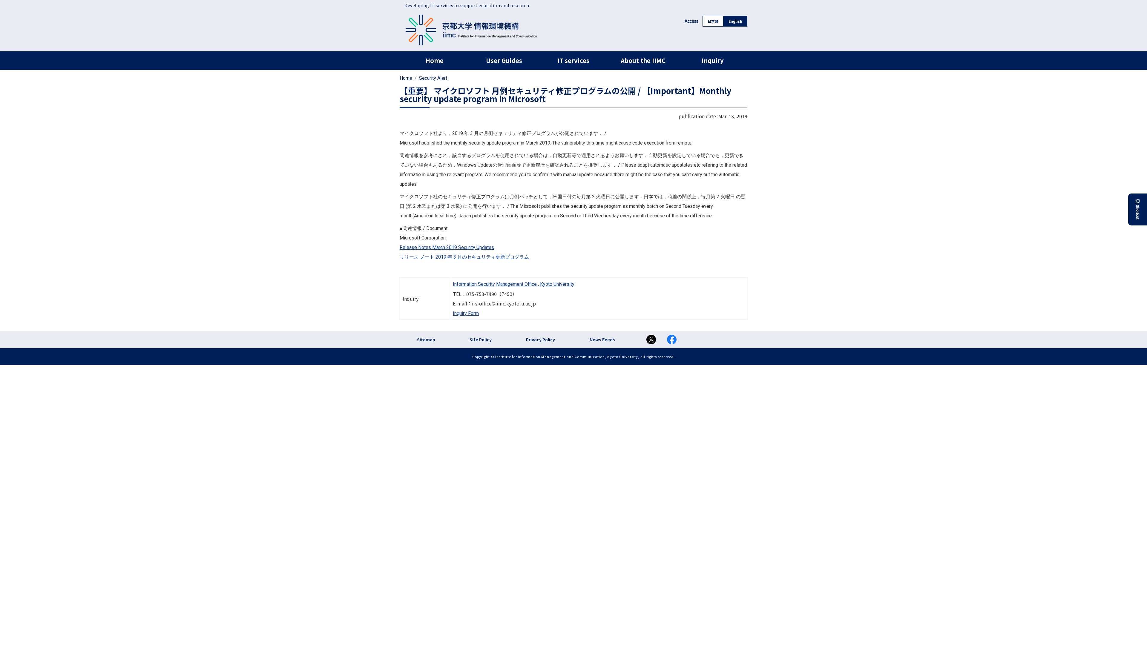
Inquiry (712, 60)
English (735, 21)
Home (434, 60)
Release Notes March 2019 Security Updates (447, 247)
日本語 (713, 21)
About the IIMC (643, 60)
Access (691, 21)
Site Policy (481, 340)
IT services (573, 60)
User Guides (504, 60)
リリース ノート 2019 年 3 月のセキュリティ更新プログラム (464, 257)
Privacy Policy (540, 340)
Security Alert (433, 78)
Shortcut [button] (1137, 212)
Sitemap (426, 340)
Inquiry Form (466, 313)
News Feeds (602, 340)
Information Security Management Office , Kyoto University (513, 284)
